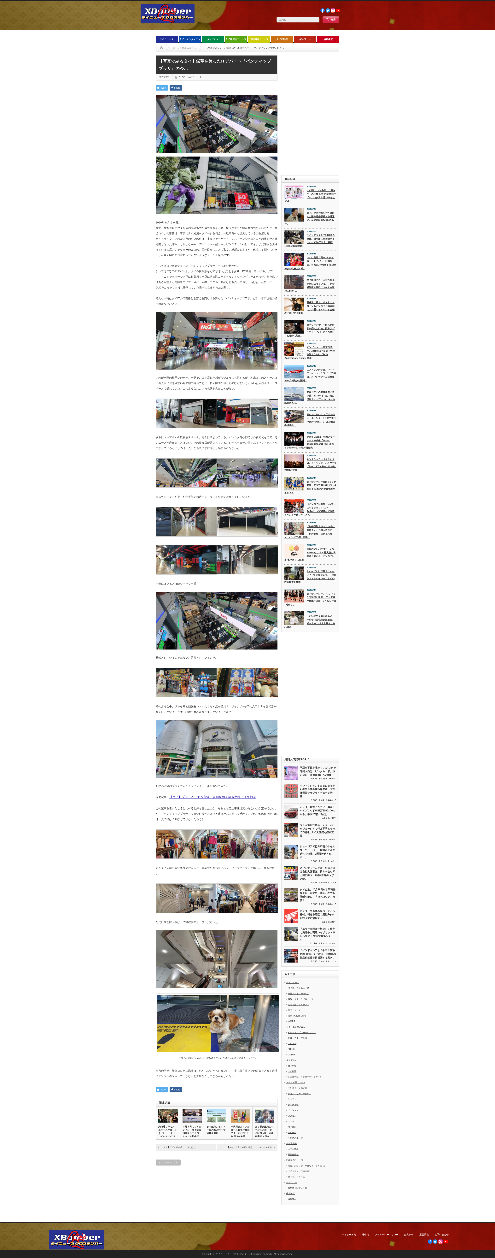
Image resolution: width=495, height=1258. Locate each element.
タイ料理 (292, 1071)
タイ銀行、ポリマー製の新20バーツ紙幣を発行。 (216, 1130)
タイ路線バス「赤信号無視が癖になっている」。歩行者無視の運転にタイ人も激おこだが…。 (309, 285)
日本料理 (292, 1066)
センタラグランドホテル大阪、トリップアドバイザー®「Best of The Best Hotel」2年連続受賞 (310, 465)
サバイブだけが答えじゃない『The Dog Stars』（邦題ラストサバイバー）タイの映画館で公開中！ (310, 577)
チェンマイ (293, 1110)
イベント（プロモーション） (302, 1032)
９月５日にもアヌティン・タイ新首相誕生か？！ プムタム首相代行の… (192, 1133)
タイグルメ (213, 39)
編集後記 (328, 39)
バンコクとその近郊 (297, 1088)
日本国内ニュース (259, 39)
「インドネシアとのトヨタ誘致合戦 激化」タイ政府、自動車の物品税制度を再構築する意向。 (318, 954)
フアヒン (292, 1115)
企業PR (333, 818)
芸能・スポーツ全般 (297, 1038)
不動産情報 (293, 1154)
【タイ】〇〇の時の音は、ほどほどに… (180, 1147)
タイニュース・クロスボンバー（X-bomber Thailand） (244, 1254)
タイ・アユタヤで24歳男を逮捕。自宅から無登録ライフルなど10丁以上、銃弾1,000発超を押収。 (309, 240)
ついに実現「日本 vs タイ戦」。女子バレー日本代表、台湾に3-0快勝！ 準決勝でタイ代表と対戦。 (310, 263)
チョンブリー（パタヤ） (299, 1093)
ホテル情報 (293, 1149)
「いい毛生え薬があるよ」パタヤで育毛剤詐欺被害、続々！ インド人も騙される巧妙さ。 (309, 621)
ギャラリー (305, 39)
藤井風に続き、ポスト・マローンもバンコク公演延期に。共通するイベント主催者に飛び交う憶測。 (309, 308)
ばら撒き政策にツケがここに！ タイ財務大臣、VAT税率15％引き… (264, 1131)
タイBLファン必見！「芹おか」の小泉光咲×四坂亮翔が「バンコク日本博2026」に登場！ (310, 196)
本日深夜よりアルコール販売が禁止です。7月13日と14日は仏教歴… (240, 1131)
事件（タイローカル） (327, 779)
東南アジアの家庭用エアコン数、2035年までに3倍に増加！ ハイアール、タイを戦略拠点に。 (309, 397)
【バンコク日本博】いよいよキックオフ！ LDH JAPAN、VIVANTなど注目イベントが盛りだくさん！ (309, 509)
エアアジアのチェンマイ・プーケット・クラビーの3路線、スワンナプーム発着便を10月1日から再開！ (310, 375)
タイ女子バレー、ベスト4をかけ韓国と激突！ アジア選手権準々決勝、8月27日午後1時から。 (310, 599)
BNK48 (291, 1049)
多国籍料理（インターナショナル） (305, 1077)
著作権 (365, 1234)
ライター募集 (349, 1234)
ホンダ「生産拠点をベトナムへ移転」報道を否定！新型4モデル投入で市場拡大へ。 (317, 915)
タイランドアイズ (296, 1177)
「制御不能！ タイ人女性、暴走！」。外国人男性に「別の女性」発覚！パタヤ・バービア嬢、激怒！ (309, 532)
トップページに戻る (168, 1162)
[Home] (161, 48)
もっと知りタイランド (298, 1004)
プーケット (293, 1121)
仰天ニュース (294, 1010)
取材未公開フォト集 (297, 1188)
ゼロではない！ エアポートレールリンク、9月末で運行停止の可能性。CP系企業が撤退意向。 (310, 420)
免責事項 (408, 1234)
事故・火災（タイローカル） (325, 943)
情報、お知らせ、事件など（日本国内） (307, 1166)
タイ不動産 (282, 39)
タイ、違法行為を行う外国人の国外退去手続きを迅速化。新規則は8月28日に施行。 (309, 218)
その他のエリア (295, 1138)
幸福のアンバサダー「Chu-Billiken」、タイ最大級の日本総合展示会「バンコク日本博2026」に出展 (310, 554)
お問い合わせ (442, 1234)
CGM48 (291, 1054)
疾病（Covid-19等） (297, 1016)
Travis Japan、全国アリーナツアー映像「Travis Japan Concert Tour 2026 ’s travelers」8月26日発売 (309, 442)
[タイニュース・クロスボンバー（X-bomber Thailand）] (168, 21)
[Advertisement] (310, 113)
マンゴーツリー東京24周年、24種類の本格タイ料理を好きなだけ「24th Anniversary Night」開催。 (309, 352)
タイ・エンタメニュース (189, 40)
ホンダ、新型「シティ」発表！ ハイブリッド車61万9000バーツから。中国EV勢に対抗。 (318, 811)
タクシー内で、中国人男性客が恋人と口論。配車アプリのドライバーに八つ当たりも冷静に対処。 (309, 330)
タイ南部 (292, 1132)
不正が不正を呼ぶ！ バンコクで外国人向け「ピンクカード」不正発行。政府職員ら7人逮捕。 (318, 771)
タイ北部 (292, 1127)
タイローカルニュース (190, 77)
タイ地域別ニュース (235, 39)
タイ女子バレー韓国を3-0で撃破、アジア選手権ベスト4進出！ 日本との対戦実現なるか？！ (310, 487)
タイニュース (167, 39)
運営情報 (424, 1234)
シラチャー (293, 1099)
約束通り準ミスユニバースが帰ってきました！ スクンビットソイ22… (167, 1131)
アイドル (292, 1043)
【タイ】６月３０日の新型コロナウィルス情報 (249, 1147)
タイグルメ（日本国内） (299, 1171)
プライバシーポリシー (386, 1234)
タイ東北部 (293, 1104)
